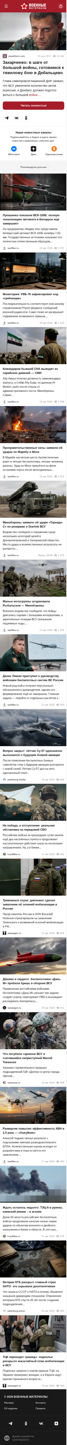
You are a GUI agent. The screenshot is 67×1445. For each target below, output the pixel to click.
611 (62, 1007)
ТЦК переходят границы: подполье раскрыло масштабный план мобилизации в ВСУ (33, 1361)
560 (62, 1385)
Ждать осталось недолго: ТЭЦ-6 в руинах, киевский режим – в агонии (33, 1209)
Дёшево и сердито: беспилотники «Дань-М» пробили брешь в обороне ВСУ (32, 981)
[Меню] (6, 6)
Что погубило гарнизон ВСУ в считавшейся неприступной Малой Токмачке (27, 1058)
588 (62, 1082)
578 (62, 1236)
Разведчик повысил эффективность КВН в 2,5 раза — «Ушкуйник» (33, 1130)
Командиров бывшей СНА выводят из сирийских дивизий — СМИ (30, 371)
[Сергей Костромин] (4, 248)
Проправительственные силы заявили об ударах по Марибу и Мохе (33, 449)
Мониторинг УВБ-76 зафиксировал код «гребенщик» (30, 296)
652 (62, 854)
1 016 (61, 630)
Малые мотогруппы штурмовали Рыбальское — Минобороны (26, 603)
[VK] (41, 1423)
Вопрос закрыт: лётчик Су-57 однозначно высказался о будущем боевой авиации (32, 752)
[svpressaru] (4, 1082)
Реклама (9, 1402)
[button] (7, 118)
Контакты (41, 1402)
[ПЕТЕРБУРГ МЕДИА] (4, 779)
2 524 (61, 322)
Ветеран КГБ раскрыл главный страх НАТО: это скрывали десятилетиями (29, 1284)
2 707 (61, 248)
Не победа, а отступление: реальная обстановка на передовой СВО (29, 827)
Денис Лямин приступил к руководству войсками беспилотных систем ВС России (33, 678)
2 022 (61, 476)
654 (62, 779)
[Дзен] (56, 1423)
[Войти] (60, 6)
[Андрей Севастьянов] (4, 630)
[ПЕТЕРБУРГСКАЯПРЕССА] (4, 1311)
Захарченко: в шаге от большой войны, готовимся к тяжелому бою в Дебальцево (33, 67)
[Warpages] (4, 933)
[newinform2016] (4, 56)
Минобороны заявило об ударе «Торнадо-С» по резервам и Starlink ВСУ (33, 524)
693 (62, 704)
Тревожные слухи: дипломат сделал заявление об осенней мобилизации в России (30, 904)
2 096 (61, 401)
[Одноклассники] (26, 1423)
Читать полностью (34, 105)
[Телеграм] (10, 1423)
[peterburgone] (4, 1008)
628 (62, 933)
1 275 (61, 555)
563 (62, 1310)
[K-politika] (4, 854)
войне (33, 95)
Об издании (10, 1408)
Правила (40, 1408)
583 (62, 1161)
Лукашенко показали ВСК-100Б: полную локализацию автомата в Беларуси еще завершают (31, 219)
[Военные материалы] (33, 6)
